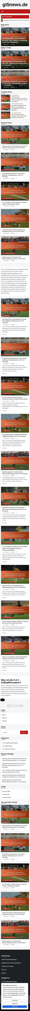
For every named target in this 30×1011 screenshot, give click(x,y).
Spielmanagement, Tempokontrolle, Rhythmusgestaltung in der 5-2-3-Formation (14, 780)
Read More (4, 334)
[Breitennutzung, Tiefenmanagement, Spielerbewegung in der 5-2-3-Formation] (15, 574)
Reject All (14, 1003)
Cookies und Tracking (7, 966)
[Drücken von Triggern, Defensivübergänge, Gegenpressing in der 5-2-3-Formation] (15, 645)
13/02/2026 (12, 205)
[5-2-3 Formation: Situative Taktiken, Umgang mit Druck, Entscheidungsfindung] (15, 610)
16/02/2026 (12, 44)
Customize (15, 1000)
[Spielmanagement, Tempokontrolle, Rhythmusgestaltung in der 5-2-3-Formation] (15, 245)
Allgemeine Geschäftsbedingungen (11, 963)
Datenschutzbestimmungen (9, 959)
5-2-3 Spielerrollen (6, 59)
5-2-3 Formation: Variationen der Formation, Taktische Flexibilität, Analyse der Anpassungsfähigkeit (14, 548)
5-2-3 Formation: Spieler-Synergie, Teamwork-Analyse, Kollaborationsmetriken (19, 107)
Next (21, 705)
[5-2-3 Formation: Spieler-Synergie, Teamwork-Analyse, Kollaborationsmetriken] (5, 106)
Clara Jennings (6, 44)
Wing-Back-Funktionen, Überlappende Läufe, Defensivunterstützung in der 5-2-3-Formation (14, 509)
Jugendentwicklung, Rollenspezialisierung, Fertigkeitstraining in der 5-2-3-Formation (13, 776)
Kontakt (4, 721)
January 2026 (5, 794)
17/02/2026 (12, 67)
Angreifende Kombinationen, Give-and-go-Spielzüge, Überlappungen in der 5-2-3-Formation (15, 40)
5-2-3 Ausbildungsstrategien (8, 36)
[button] (2, 11)
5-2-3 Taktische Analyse (16, 104)
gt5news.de (15, 4)
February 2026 (6, 791)
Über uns (4, 718)
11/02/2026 (12, 660)
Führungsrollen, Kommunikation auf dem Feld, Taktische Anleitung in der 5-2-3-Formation (15, 63)
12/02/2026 (12, 589)
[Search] (27, 11)
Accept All (14, 1006)
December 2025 (6, 797)
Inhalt (3, 715)
